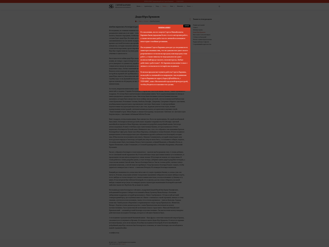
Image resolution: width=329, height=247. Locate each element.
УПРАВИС (144, 81)
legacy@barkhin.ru (171, 78)
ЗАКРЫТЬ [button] (186, 26)
